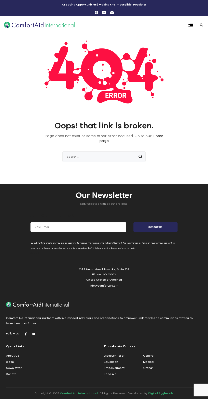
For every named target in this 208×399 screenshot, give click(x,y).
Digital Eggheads (160, 393)
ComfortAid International (79, 393)
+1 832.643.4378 (104, 262)
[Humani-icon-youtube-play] (104, 12)
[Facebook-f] (26, 334)
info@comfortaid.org (104, 285)
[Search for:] (104, 156)
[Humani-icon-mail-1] (111, 12)
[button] (191, 25)
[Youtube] (34, 334)
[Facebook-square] (96, 12)
